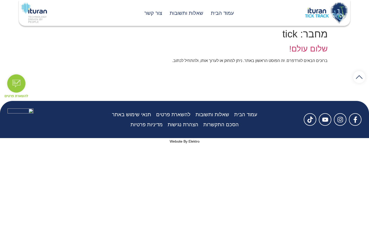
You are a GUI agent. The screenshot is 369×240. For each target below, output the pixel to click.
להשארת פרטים (173, 114)
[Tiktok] (310, 119)
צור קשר (153, 13)
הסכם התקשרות (221, 124)
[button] (359, 77)
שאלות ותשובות (186, 13)
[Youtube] (325, 119)
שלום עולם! (308, 48)
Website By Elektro (185, 141)
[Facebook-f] (355, 119)
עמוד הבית (222, 13)
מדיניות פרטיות (147, 124)
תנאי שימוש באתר (131, 114)
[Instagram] (340, 119)
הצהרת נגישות (183, 124)
